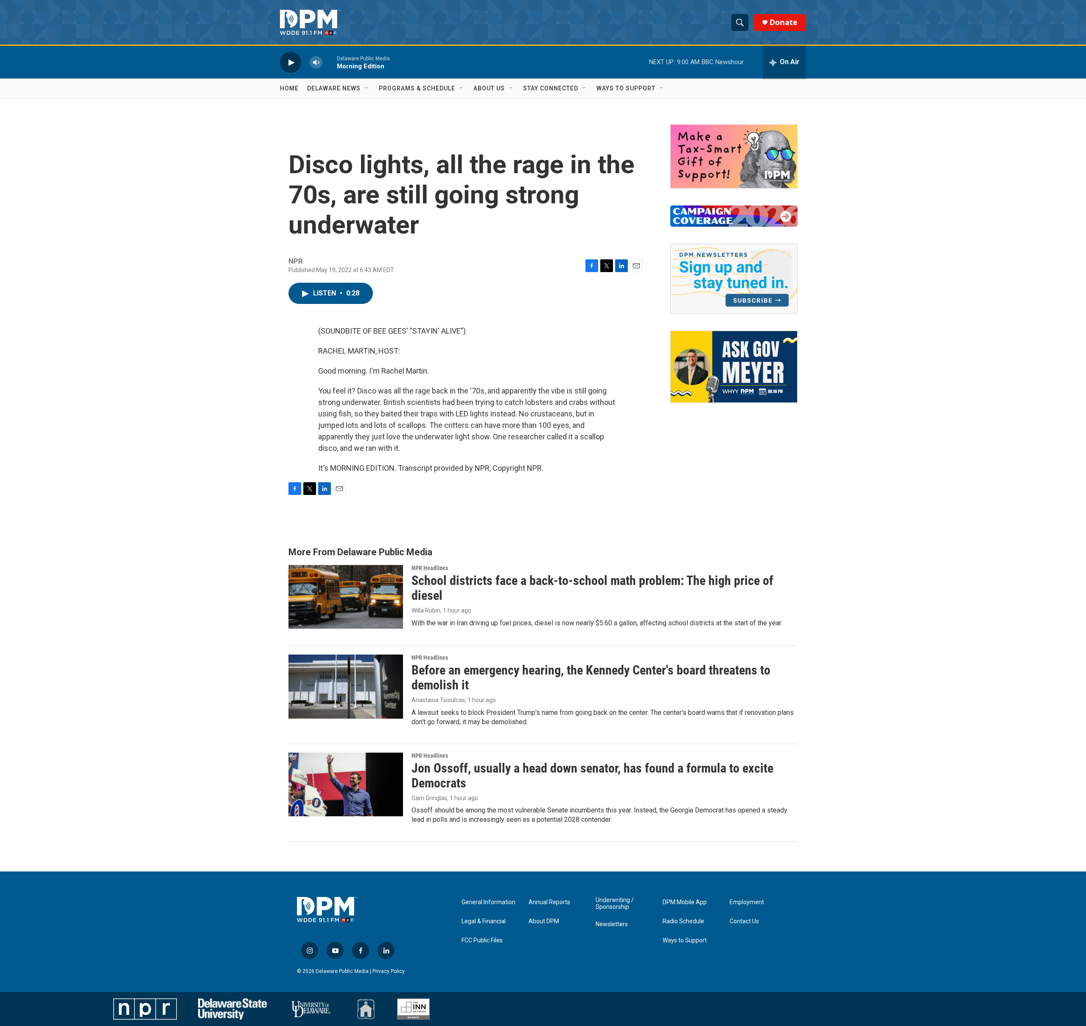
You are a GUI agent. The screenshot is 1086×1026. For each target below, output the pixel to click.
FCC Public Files (482, 940)
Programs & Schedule (417, 88)
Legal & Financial (484, 921)
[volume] (316, 62)
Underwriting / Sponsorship (615, 903)
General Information (488, 902)
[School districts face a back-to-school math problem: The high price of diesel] (345, 597)
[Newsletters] (734, 278)
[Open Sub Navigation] (367, 88)
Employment (747, 902)
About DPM (544, 921)
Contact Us (744, 921)
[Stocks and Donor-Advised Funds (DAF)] (734, 156)
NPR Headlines (429, 568)
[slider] (329, 62)
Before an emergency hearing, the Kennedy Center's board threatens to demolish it (590, 677)
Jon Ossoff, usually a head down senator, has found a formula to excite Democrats (592, 775)
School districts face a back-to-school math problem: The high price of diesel (592, 588)
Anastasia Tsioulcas (438, 700)
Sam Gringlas (429, 798)
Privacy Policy (388, 971)
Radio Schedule (683, 921)
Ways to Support (625, 88)
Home (289, 88)
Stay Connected (550, 88)
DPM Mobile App (685, 902)
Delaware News (334, 88)
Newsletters (612, 924)
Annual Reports (549, 902)
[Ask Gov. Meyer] (734, 366)
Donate (784, 22)
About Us (489, 88)
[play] (290, 62)
